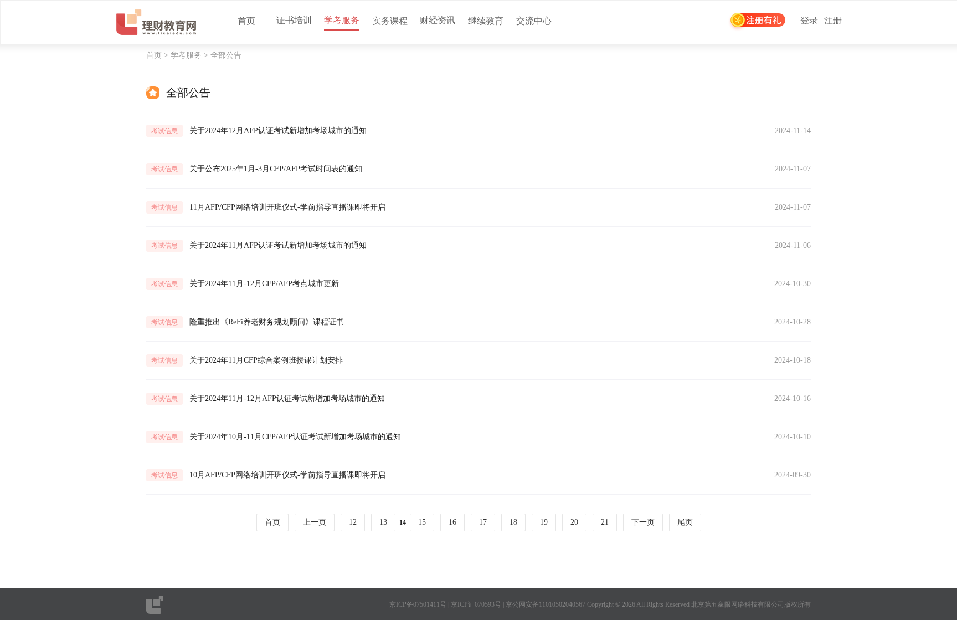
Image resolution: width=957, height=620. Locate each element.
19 (544, 522)
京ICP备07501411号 (417, 604)
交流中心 (534, 21)
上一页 (314, 522)
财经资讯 (437, 20)
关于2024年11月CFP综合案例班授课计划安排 (266, 360)
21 (605, 522)
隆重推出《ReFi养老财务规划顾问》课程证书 (266, 322)
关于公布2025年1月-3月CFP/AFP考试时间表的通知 (275, 169)
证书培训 (294, 20)
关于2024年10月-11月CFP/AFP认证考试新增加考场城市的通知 (295, 437)
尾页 (685, 522)
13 (383, 522)
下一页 (643, 522)
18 (513, 522)
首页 (246, 21)
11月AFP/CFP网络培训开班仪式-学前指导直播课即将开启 (287, 207)
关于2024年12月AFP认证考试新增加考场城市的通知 (278, 130)
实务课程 (390, 21)
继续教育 (485, 21)
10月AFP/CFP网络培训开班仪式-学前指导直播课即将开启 (287, 475)
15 (422, 522)
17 (483, 522)
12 (353, 522)
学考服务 (341, 20)
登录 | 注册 (821, 21)
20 (574, 522)
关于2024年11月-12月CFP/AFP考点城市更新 (264, 283)
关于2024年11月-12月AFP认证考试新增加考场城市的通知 (287, 398)
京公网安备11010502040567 (545, 604)
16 (452, 522)
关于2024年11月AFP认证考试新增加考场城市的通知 (278, 245)
